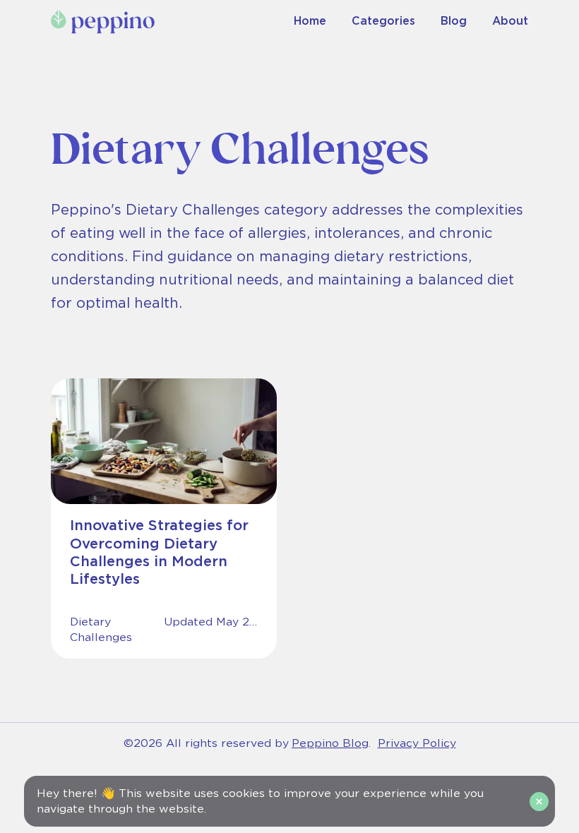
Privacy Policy (417, 743)
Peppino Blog (330, 743)
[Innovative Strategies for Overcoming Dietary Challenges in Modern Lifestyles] (164, 518)
